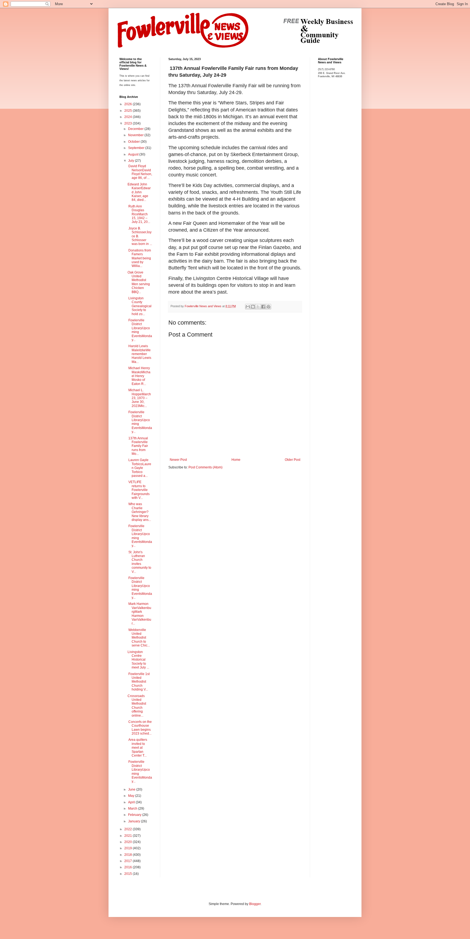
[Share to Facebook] (263, 306)
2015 (128, 874)
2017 (128, 861)
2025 (128, 111)
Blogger (255, 904)
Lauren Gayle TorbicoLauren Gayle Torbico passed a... (139, 468)
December (136, 129)
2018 (128, 855)
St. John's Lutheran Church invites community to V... (139, 562)
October (134, 142)
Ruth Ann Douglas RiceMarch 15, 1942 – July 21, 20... (139, 214)
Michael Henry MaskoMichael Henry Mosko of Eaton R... (139, 376)
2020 (128, 842)
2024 (128, 117)
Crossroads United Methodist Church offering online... (137, 705)
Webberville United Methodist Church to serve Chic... (139, 638)
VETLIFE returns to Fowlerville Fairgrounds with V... (139, 490)
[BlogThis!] (253, 306)
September (136, 148)
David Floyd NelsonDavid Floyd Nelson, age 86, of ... (140, 172)
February (135, 815)
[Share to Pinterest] (268, 306)
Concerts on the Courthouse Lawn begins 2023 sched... (140, 727)
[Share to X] (258, 306)
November (136, 135)
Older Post (292, 460)
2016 (128, 867)
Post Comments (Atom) (205, 467)
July (131, 161)
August (133, 154)
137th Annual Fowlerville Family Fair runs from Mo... (138, 446)
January (134, 821)
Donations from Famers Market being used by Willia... (139, 258)
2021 (128, 836)
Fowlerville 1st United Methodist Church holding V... (139, 682)
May (131, 796)
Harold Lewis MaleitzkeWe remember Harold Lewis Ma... (139, 354)
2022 (128, 829)
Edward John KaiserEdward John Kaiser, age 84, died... (139, 192)
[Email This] (248, 306)
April (132, 802)
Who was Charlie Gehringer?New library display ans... (139, 512)
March (133, 808)
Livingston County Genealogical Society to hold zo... (139, 306)
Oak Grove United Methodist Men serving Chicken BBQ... (139, 282)
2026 (128, 104)
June (132, 789)
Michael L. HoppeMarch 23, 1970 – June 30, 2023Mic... (139, 398)
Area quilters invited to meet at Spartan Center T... (137, 747)
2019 (128, 848)
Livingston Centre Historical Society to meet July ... (138, 660)
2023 (128, 123)
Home (235, 460)
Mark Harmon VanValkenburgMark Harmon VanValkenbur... (139, 613)
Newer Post (178, 460)
